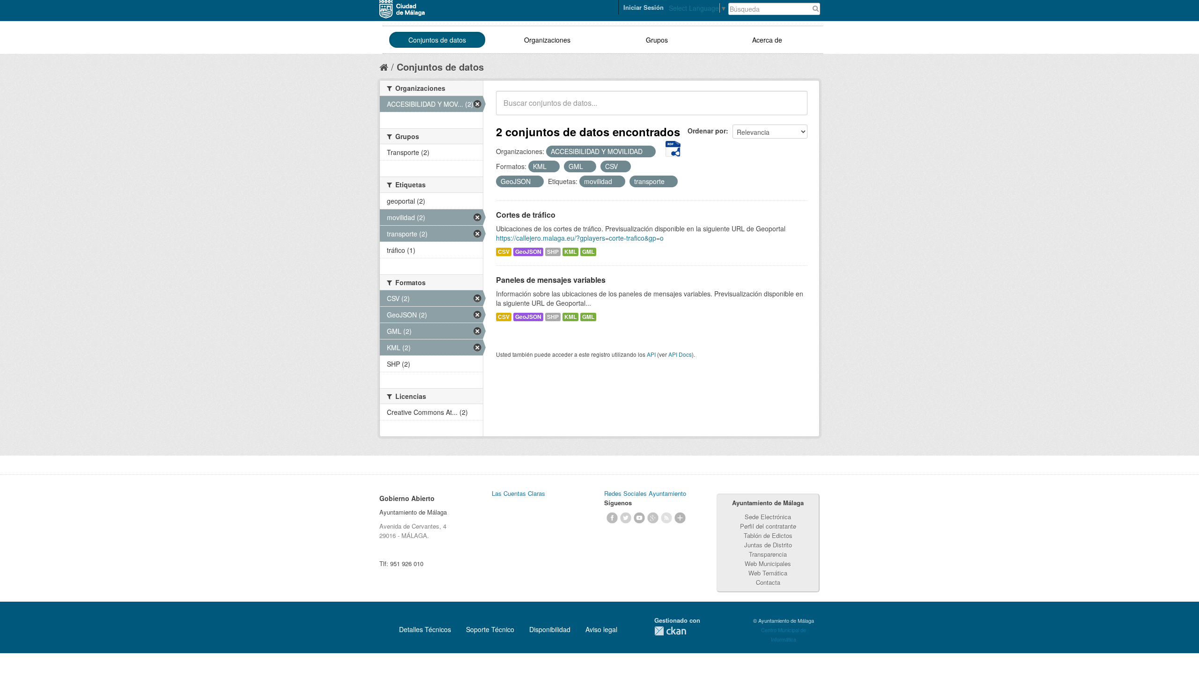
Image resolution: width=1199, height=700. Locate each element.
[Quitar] (647, 151)
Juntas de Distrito (768, 544)
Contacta (768, 582)
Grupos (657, 39)
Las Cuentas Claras (518, 493)
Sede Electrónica (768, 516)
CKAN (670, 631)
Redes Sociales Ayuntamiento (645, 493)
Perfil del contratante (768, 526)
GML (588, 252)
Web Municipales (768, 563)
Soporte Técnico (490, 629)
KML (570, 252)
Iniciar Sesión (643, 7)
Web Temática (767, 572)
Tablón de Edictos (768, 535)
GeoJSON (528, 252)
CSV (504, 252)
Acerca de (767, 39)
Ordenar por (707, 130)
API (651, 354)
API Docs (680, 354)
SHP (553, 252)
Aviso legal (601, 629)
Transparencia (768, 554)
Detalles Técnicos (425, 629)
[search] (793, 108)
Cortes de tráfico (525, 214)
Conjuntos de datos (437, 39)
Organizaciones (547, 39)
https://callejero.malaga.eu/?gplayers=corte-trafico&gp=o (580, 238)
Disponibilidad (549, 629)
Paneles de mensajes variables (551, 279)
